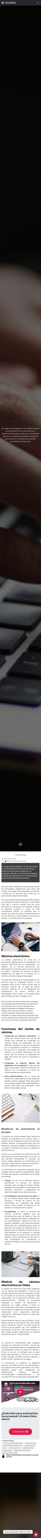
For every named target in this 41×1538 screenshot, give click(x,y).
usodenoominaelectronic (9, 1453)
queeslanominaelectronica (22, 1450)
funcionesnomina (30, 1445)
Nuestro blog (21, 855)
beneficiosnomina (30, 1443)
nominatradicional (28, 1448)
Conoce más (19, 1431)
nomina (4, 1448)
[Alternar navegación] (38, 3)
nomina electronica (14, 1448)
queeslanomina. (7, 1450)
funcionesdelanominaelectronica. (12, 1445)
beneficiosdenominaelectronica (13, 1443)
